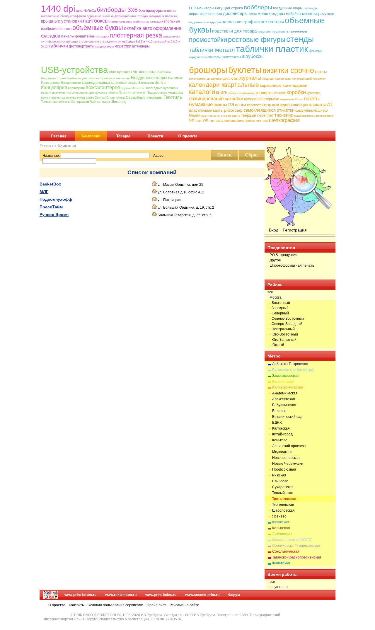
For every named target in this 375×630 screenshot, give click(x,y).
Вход (273, 230)
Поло (44, 97)
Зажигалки (146, 82)
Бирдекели (49, 78)
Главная (59, 136)
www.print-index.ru (160, 595)
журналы (250, 78)
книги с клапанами (242, 93)
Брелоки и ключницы (115, 78)
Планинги (127, 93)
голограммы (197, 78)
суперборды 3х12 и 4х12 (135, 41)
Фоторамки (80, 102)
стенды (300, 39)
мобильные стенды (147, 21)
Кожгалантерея (103, 87)
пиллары (102, 36)
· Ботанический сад (284, 417)
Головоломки (50, 82)
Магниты (138, 88)
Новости (155, 136)
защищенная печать (276, 78)
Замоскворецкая (285, 376)
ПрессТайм (51, 207)
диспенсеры (235, 13)
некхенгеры (272, 21)
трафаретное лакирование (313, 115)
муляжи (328, 14)
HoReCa (89, 10)
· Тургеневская (280, 505)
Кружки (126, 88)
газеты (321, 71)
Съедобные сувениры (144, 98)
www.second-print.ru (202, 595)
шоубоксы (253, 56)
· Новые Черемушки (285, 464)
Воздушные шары (149, 77)
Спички (100, 97)
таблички (58, 45)
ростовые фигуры (256, 39)
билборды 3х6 (117, 9)
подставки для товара (234, 30)
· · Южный (275, 345)
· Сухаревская (280, 487)
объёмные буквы (97, 27)
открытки (271, 99)
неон (67, 28)
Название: (51, 156)
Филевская (281, 563)
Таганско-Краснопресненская (296, 557)
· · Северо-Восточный (285, 318)
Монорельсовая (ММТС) (292, 540)
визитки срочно (288, 70)
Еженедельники (96, 82)
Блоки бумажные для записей (78, 78)
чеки (265, 120)
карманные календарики (283, 85)
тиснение (284, 115)
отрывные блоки (291, 99)
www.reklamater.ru (121, 595)
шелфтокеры (231, 57)
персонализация (294, 105)
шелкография (284, 120)
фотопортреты (81, 46)
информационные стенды (129, 16)
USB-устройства (74, 70)
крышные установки (61, 20)
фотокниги (253, 120)
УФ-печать (212, 120)
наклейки (234, 98)
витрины (169, 10)
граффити (78, 16)
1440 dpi (58, 8)
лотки (252, 14)
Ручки (81, 97)
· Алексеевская (281, 399)
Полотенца (57, 97)
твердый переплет (257, 115)
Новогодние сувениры (161, 88)
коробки (296, 92)
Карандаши (76, 88)
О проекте (187, 136)
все (270, 292)
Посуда (71, 97)
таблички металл (212, 50)
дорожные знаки (98, 16)
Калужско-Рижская (287, 387)
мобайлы (293, 14)
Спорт (110, 97)
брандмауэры (151, 10)
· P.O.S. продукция (282, 255)
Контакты (77, 605)
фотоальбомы (234, 120)
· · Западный (278, 308)
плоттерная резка (136, 35)
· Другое (274, 260)
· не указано (277, 587)
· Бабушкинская (281, 405)
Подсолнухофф (56, 199)
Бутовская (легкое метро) (293, 370)
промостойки (208, 39)
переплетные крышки (263, 105)
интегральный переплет (309, 78)
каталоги (202, 92)
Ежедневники (71, 82)
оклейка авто (138, 28)
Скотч (90, 97)
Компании (90, 136)
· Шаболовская (281, 510)
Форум (234, 595)
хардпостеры (104, 46)
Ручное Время (54, 214)
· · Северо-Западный (284, 324)
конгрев (280, 93)
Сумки (120, 97)
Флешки (64, 101)
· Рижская (276, 475)
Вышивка (175, 78)
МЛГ (44, 191)
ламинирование (121, 21)
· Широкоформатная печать (290, 265)
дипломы (230, 78)
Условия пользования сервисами (115, 605)
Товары (123, 136)
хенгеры (214, 57)
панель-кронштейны (78, 36)
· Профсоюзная (281, 469)
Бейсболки (163, 72)
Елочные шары (124, 82)
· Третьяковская (281, 499)
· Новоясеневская (283, 458)
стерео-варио (230, 115)
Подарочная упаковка (164, 93)
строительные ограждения (98, 41)
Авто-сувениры (120, 72)
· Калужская (278, 428)
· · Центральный (281, 329)
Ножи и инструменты (56, 92)
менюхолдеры (271, 13)
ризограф (233, 110)
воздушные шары (288, 8)
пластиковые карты (206, 110)
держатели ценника (205, 14)
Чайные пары (100, 101)
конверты (264, 92)
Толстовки (49, 102)
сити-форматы (51, 41)
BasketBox (50, 184)
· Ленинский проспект (286, 446)
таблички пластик (272, 49)
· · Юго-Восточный (282, 334)
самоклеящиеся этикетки (268, 110)
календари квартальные (224, 84)
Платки (141, 92)
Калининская (283, 381)
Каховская (280, 522)
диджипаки (214, 78)
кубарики (313, 93)
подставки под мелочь (273, 31)
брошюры (208, 70)
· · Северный (278, 313)
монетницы (311, 13)
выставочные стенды (56, 16)
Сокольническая (285, 551)
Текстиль (172, 97)
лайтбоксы (96, 21)
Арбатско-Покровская (290, 364)
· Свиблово (277, 481)
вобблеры (258, 7)
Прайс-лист (156, 605)
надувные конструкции (205, 22)
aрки (79, 10)
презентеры (298, 31)
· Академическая (282, 393)
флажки (315, 51)
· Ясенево (277, 516)
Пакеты (113, 92)
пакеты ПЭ (224, 104)
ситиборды (70, 41)
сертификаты (210, 115)
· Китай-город (280, 434)
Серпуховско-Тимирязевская (296, 546)
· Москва (274, 297)
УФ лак (195, 120)
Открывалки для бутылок (89, 92)
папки (240, 104)
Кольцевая (281, 528)
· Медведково (279, 452)
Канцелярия (54, 87)
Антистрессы (144, 72)
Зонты (160, 82)
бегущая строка (229, 8)
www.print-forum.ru (80, 595)
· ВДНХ (274, 422)
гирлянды (311, 8)
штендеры (141, 46)
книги (222, 92)
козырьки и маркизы (163, 16)
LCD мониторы (201, 8)
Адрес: (158, 156)
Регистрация (295, 230)
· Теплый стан (280, 493)
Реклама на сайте (184, 605)
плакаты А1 (320, 104)
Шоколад (118, 102)
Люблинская (282, 534)
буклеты (245, 70)
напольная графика (241, 21)
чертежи (123, 45)
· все (271, 582)
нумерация (253, 99)
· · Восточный (278, 303)
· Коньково (277, 440)
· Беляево (277, 411)
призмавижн (171, 36)
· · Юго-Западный (281, 340)
